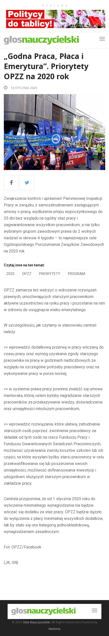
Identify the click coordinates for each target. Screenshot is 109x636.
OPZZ (26, 274)
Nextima (54, 629)
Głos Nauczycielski (36, 622)
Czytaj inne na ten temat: (24, 265)
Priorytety (49, 274)
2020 (10, 274)
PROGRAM (76, 274)
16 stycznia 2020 (23, 88)
